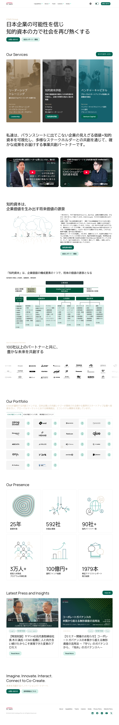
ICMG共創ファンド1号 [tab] (14, 414)
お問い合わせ (106, 4)
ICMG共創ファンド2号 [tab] (30, 414)
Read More (15, 653)
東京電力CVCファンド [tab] (47, 414)
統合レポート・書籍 (31, 39)
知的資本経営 (67, 247)
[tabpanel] (59, 444)
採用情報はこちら (30, 691)
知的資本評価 (52, 116)
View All (108, 593)
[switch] (97, 4)
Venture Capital (89, 116)
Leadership (15, 116)
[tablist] (59, 414)
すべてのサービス (104, 54)
